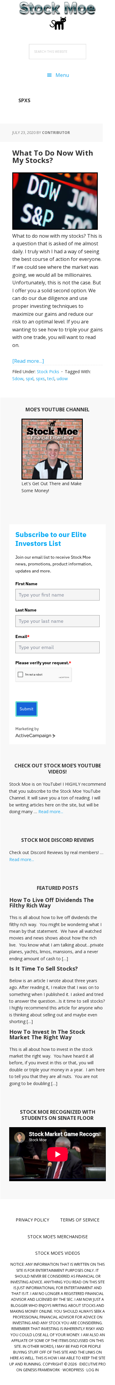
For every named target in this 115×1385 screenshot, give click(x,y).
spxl (29, 378)
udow (62, 378)
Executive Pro (92, 1364)
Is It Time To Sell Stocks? (43, 968)
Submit (26, 709)
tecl (50, 378)
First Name (26, 583)
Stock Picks (48, 371)
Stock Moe (58, 15)
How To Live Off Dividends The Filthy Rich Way (51, 902)
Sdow (17, 378)
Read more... (50, 811)
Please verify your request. (43, 662)
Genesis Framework (41, 1369)
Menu (62, 75)
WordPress (73, 1369)
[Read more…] (28, 361)
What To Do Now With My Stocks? (52, 156)
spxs (40, 378)
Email (22, 636)
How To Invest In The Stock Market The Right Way (47, 1034)
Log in (92, 1369)
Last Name (25, 610)
